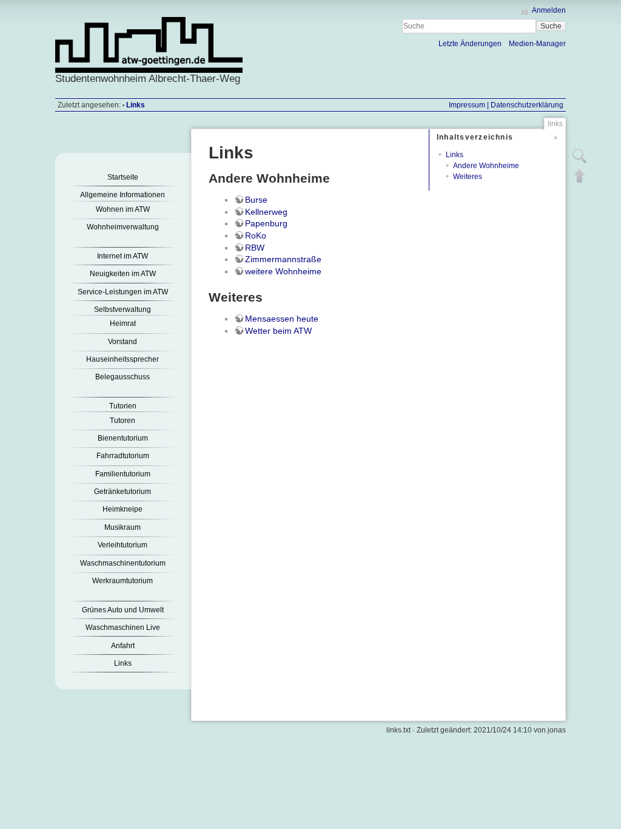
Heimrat (123, 323)
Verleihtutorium (122, 545)
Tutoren (122, 420)
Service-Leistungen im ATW (123, 292)
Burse (256, 200)
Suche (551, 26)
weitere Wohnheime (283, 271)
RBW (254, 247)
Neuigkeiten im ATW (123, 273)
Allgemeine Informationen (122, 195)
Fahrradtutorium (122, 456)
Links (135, 105)
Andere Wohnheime (486, 165)
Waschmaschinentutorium (123, 563)
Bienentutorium (123, 438)
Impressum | (469, 105)
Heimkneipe (122, 509)
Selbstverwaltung (122, 309)
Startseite (122, 177)
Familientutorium (122, 474)
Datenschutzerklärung (526, 105)
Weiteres (467, 176)
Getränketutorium (122, 491)
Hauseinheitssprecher (122, 359)
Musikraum (122, 527)
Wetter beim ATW (278, 331)
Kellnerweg (266, 212)
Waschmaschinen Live (123, 627)
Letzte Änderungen (470, 43)
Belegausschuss (122, 377)
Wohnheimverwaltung (123, 227)
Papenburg (266, 223)
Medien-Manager (537, 43)
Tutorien (122, 406)
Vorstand (122, 341)
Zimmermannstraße (283, 259)
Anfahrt (123, 645)
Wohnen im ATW (123, 209)
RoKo (255, 235)
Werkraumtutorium (122, 581)
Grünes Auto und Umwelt (123, 610)
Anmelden (549, 10)
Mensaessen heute (281, 318)
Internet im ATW (122, 256)
